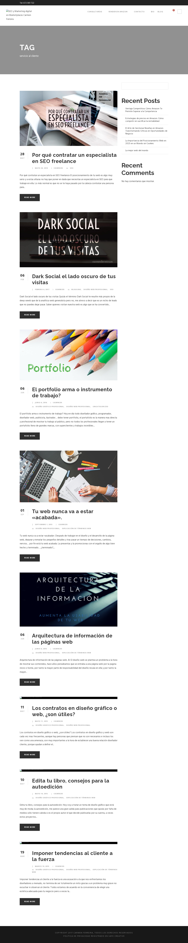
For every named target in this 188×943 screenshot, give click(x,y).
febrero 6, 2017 (42, 289)
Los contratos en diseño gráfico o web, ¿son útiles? (74, 711)
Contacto (139, 12)
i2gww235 (58, 168)
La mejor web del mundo (136, 150)
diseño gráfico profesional (50, 406)
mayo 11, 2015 (41, 721)
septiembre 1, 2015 (43, 524)
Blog (160, 12)
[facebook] (157, 3)
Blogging (76, 289)
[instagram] (167, 3)
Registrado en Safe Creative (108, 936)
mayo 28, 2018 (41, 168)
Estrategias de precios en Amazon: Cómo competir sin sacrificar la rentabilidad (144, 120)
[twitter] (162, 3)
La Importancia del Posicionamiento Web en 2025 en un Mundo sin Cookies (145, 142)
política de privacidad (76, 936)
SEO (71, 168)
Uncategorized (100, 406)
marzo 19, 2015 (42, 866)
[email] (152, 3)
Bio (152, 12)
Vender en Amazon (118, 12)
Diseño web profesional (95, 289)
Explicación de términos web (76, 528)
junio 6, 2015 (41, 649)
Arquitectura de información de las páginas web (72, 639)
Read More (29, 197)
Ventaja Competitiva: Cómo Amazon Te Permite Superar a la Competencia (143, 110)
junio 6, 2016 (41, 402)
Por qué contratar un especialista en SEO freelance (74, 158)
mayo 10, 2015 (41, 794)
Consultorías (94, 12)
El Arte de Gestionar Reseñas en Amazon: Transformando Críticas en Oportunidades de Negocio (146, 131)
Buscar (165, 86)
